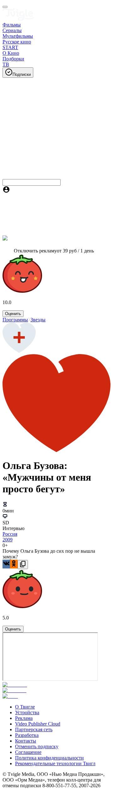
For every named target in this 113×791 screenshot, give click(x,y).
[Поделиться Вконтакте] (6, 564)
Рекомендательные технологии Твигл (55, 763)
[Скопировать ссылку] (23, 564)
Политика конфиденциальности (49, 757)
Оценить (13, 313)
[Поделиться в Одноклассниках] (14, 564)
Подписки (22, 74)
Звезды (38, 319)
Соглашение (28, 752)
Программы (15, 319)
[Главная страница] (18, 19)
